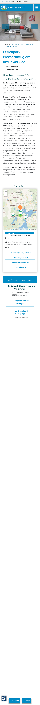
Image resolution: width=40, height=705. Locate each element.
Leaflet (12, 229)
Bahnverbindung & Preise (21, 253)
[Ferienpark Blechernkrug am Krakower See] (20, 207)
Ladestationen (21, 267)
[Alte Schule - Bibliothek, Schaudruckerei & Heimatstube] (21, 213)
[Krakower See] (26, 217)
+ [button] (6, 191)
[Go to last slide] (5, 26)
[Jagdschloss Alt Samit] (13, 214)
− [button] (6, 194)
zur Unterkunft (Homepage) (21, 312)
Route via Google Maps (21, 262)
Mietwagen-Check (21, 257)
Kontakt (15, 701)
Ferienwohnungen (12, 46)
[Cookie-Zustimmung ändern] (4, 698)
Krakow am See (22, 2)
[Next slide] (34, 26)
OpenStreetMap (25, 229)
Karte (27, 701)
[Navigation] (36, 7)
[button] (17, 7)
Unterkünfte (30, 44)
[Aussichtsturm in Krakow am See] (21, 210)
